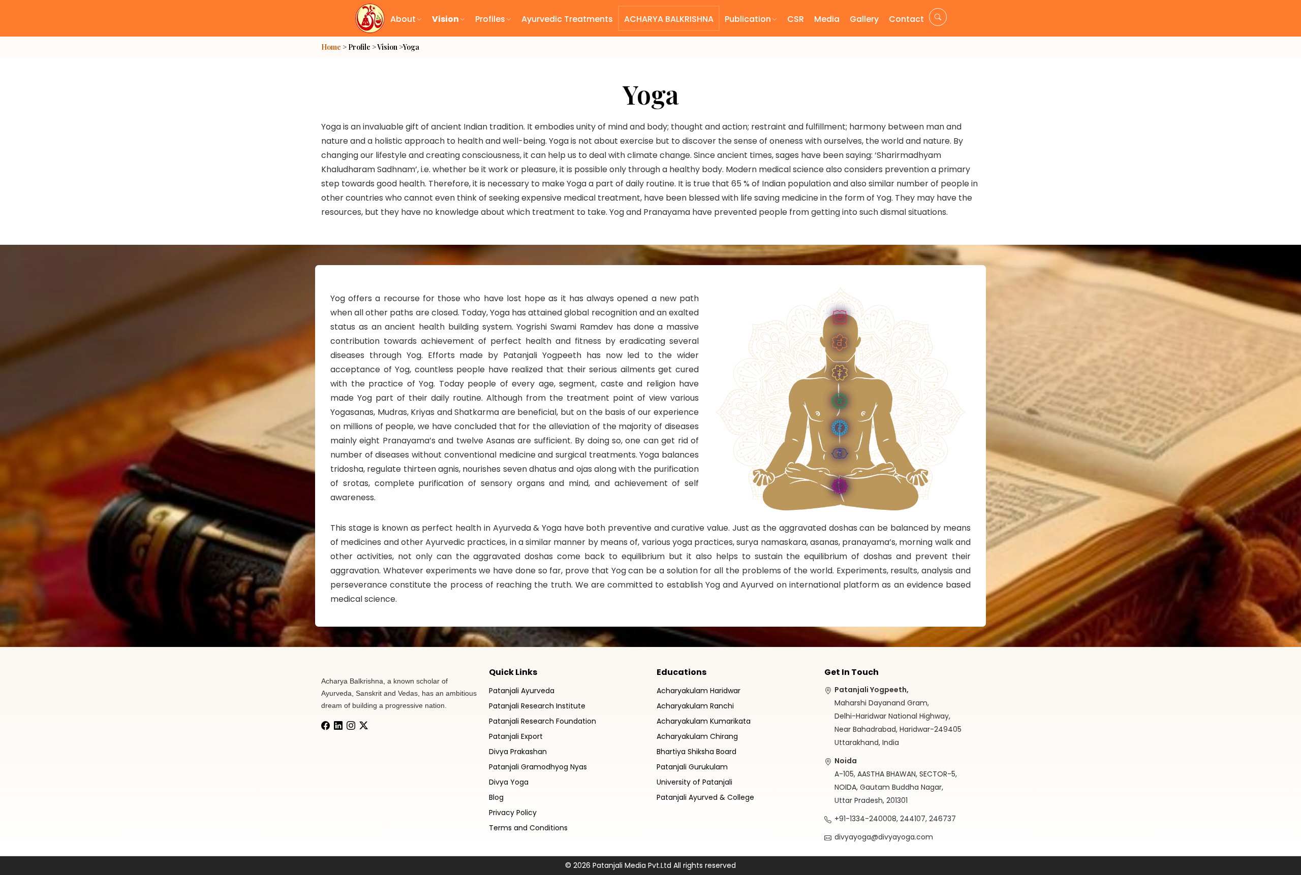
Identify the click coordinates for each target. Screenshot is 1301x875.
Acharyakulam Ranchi (695, 705)
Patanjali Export (516, 736)
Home (331, 47)
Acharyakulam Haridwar (698, 690)
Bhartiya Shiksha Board (696, 751)
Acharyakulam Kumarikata (704, 721)
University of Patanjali (694, 782)
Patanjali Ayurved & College (705, 797)
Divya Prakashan (518, 751)
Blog (496, 797)
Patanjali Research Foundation (542, 721)
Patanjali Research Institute (537, 705)
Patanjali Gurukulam (692, 766)
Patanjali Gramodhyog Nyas (538, 766)
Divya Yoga (509, 782)
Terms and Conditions (528, 827)
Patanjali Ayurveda (521, 690)
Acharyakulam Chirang (697, 736)
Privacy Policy (513, 812)
